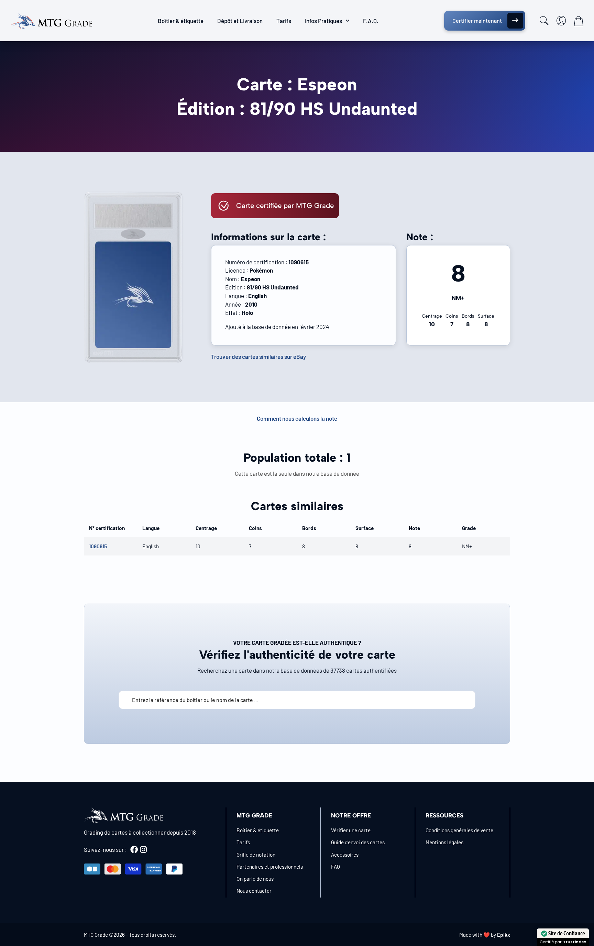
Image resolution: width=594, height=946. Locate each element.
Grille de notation (255, 854)
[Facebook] (134, 849)
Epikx (503, 935)
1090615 (98, 546)
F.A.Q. (370, 20)
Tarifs (283, 20)
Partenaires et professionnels (269, 867)
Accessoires (345, 854)
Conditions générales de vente (459, 830)
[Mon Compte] (561, 20)
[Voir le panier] (578, 21)
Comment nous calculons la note (297, 418)
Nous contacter (254, 891)
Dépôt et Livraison (240, 20)
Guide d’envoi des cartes (358, 842)
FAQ (335, 867)
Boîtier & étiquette (181, 20)
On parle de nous (255, 879)
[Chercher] (544, 20)
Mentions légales (444, 842)
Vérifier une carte (351, 830)
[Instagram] (143, 849)
